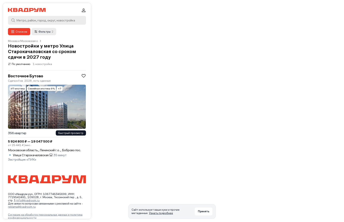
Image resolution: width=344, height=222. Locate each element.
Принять (203, 211)
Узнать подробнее (161, 213)
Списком (21, 31)
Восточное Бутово (25, 76)
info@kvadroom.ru (28, 200)
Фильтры (45, 31)
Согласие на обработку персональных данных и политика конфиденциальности (45, 216)
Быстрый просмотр (70, 133)
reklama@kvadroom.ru (22, 206)
